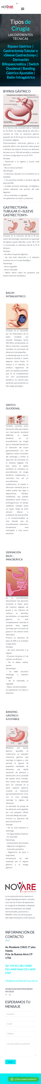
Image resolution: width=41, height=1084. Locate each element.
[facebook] (6, 995)
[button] (23, 1079)
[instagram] (10, 995)
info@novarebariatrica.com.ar (21, 980)
